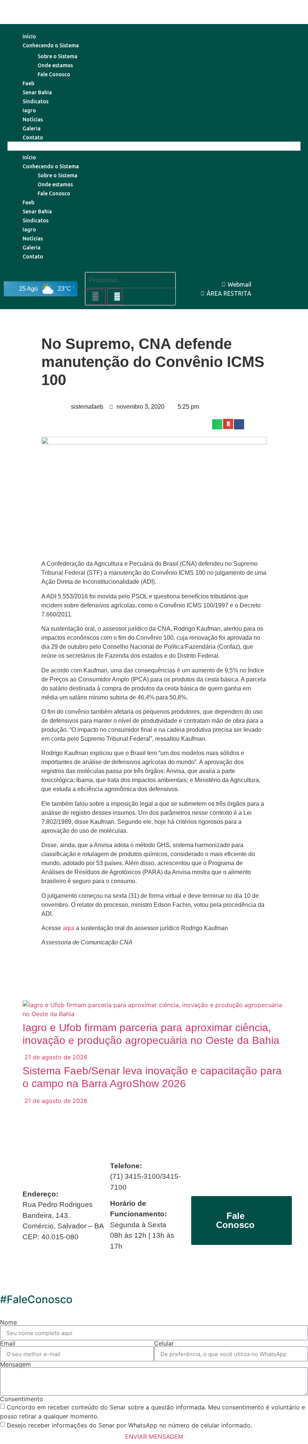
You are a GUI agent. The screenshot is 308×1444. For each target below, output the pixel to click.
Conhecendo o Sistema (51, 45)
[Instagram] (296, 297)
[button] (154, 146)
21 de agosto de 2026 (55, 1057)
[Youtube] (279, 281)
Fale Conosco (54, 74)
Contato (33, 137)
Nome (8, 1322)
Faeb (28, 83)
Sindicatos (35, 101)
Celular (164, 1343)
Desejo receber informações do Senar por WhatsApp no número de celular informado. (129, 1425)
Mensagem (15, 1364)
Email (7, 1343)
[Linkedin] (296, 281)
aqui (69, 928)
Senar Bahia (37, 92)
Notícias (33, 119)
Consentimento (21, 1399)
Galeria (32, 128)
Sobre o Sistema (57, 56)
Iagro (29, 110)
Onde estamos (55, 65)
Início (29, 36)
